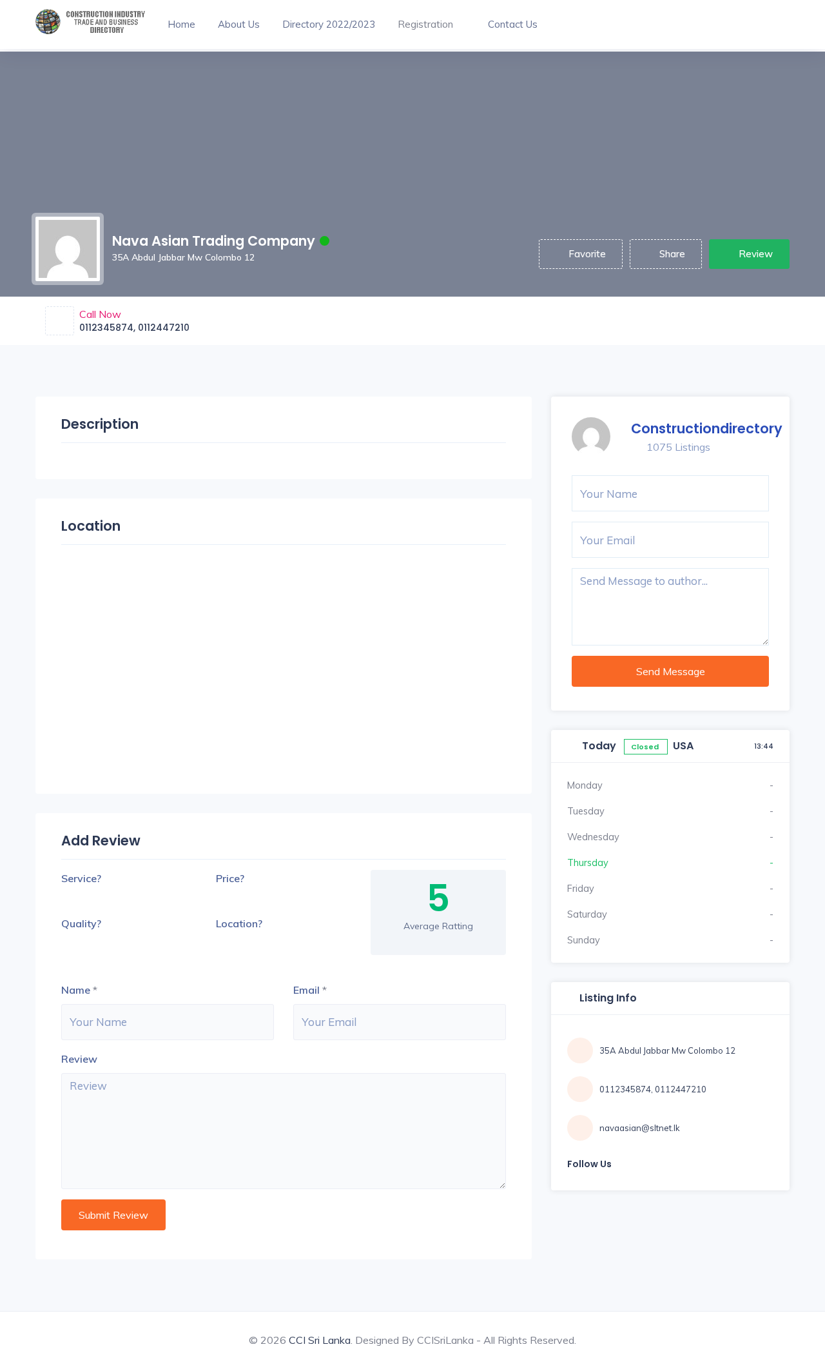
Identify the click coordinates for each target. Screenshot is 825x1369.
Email (306, 989)
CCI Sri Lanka (320, 1340)
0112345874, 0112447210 (134, 327)
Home (181, 24)
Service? (81, 878)
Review (756, 254)
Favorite (587, 254)
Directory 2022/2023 (328, 24)
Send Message (670, 671)
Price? (230, 878)
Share (672, 254)
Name (75, 989)
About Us (239, 24)
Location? (239, 923)
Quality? (81, 923)
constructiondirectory (706, 428)
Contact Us (513, 24)
